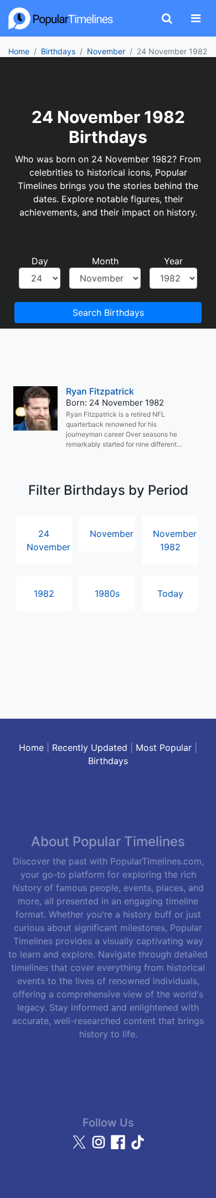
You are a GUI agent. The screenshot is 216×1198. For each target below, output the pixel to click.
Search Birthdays (108, 312)
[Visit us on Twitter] (80, 1147)
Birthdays (58, 51)
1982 (44, 593)
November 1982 (175, 540)
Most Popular (164, 747)
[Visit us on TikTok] (137, 1147)
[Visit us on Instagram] (100, 1147)
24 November (48, 540)
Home (18, 51)
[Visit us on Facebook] (119, 1147)
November (106, 51)
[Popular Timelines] (61, 18)
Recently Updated (89, 747)
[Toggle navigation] (196, 18)
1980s (107, 593)
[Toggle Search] (167, 18)
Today (170, 593)
